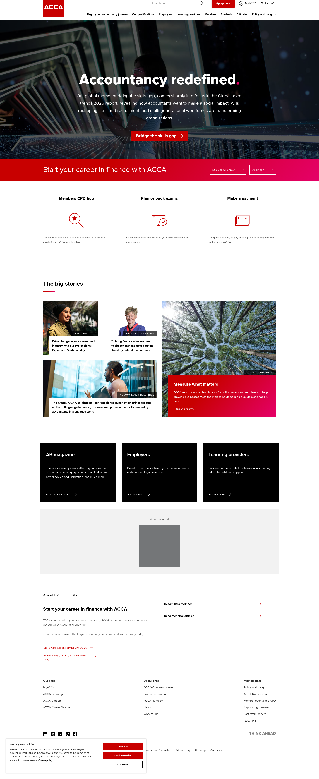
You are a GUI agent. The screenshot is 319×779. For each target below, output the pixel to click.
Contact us (217, 750)
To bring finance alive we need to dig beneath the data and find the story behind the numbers (132, 345)
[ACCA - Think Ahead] (53, 16)
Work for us (151, 714)
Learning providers (188, 14)
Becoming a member (178, 604)
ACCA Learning (53, 694)
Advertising (182, 750)
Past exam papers (255, 714)
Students (226, 14)
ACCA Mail (250, 721)
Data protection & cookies (154, 750)
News (147, 707)
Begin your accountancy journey (107, 14)
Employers (165, 14)
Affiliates (242, 14)
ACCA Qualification (256, 694)
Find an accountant (156, 694)
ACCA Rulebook (154, 701)
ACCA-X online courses (158, 687)
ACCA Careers (52, 701)
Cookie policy (45, 760)
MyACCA (49, 687)
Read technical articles (179, 616)
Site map (200, 750)
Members (210, 14)
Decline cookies (122, 755)
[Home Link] (262, 734)
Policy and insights (264, 14)
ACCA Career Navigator (58, 707)
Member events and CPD (260, 701)
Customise (122, 764)
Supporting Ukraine (256, 707)
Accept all (123, 746)
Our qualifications (143, 14)
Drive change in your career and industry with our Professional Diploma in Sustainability (73, 345)
